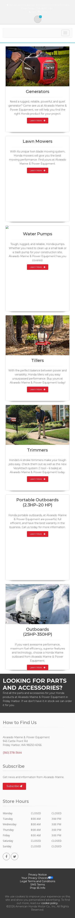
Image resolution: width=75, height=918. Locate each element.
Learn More (36, 120)
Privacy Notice (37, 874)
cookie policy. (49, 903)
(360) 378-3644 (12, 752)
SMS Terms (37, 884)
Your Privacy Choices (34, 878)
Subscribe (13, 786)
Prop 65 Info (37, 888)
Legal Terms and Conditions (37, 881)
